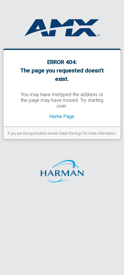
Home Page (61, 116)
